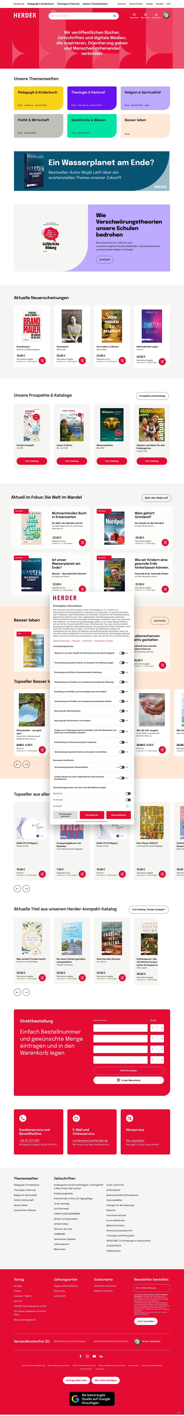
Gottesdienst (113, 1190)
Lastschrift (60, 1296)
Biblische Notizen (115, 1225)
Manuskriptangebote (25, 1320)
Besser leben (135, 120)
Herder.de (18, 4)
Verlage (18, 1286)
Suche (53, 11)
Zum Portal (159, 621)
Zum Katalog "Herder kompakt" (148, 909)
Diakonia (110, 1210)
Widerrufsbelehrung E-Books (84, 1366)
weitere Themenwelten (95, 4)
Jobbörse (28, 105)
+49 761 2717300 (29, 1140)
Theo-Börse (83, 105)
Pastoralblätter (114, 1200)
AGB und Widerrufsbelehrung (33, 1366)
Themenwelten (26, 1178)
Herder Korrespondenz (66, 1219)
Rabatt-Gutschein (103, 1291)
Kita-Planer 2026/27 (147, 843)
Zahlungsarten (66, 1279)
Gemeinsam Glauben (65, 1239)
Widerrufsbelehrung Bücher (59, 1366)
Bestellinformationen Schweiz (69, 1341)
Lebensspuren (61, 1244)
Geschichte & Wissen (88, 120)
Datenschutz (133, 1366)
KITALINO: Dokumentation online (30, 1306)
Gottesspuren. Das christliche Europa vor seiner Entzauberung (149, 962)
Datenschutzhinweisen (141, 1314)
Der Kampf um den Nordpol (149, 523)
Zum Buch (104, 260)
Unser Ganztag (61, 1204)
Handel (159, 4)
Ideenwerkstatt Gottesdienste (122, 1195)
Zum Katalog (32, 461)
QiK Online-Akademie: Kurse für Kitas (30, 1313)
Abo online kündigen (106, 1380)
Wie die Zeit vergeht (147, 730)
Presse (17, 1291)
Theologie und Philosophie (120, 1236)
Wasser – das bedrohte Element (69, 574)
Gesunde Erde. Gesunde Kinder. (152, 574)
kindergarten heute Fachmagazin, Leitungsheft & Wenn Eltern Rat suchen (78, 1187)
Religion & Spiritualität (143, 92)
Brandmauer (23, 347)
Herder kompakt (25, 445)
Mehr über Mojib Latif (156, 498)
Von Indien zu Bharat (108, 347)
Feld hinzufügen (128, 1071)
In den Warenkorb (130, 1080)
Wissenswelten (105, 445)
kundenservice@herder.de (90, 1140)
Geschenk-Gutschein (105, 1286)
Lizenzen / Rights (23, 1296)
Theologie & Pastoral (68, 4)
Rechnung (59, 1291)
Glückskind (62, 347)
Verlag (149, 4)
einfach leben (61, 1224)
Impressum (99, 1369)
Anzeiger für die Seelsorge (120, 1205)
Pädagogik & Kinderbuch (40, 4)
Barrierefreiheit (86, 1369)
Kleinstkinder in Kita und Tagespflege (73, 1199)
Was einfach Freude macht (31, 959)
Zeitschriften (136, 4)
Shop (20, 105)
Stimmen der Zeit (63, 1229)
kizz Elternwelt (61, 1209)
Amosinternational (116, 1215)
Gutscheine (103, 1279)
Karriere (18, 1301)
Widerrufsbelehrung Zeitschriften (112, 1366)
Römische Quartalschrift (119, 1231)
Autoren (121, 4)
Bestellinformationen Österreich (111, 1341)
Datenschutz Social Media (152, 1366)
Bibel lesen (60, 1249)
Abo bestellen (135, 1140)
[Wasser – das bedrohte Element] (92, 171)
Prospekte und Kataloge (152, 396)
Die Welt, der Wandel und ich (67, 523)
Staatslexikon (113, 1251)
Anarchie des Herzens (108, 959)
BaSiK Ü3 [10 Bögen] (27, 843)
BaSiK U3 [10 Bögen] (107, 843)
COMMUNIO (59, 1234)
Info (168, 4)
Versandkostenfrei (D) (32, 1341)
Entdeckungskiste (63, 1194)
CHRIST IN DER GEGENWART (67, 1214)
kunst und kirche (115, 1185)
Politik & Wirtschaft (33, 120)
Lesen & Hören (64, 445)
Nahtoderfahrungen (147, 347)
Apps (147, 105)
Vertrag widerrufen (76, 1380)
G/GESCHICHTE (113, 1246)
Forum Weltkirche (115, 1220)
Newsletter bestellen (151, 1279)
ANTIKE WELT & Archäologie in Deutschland (128, 1241)
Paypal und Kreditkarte (66, 1286)
